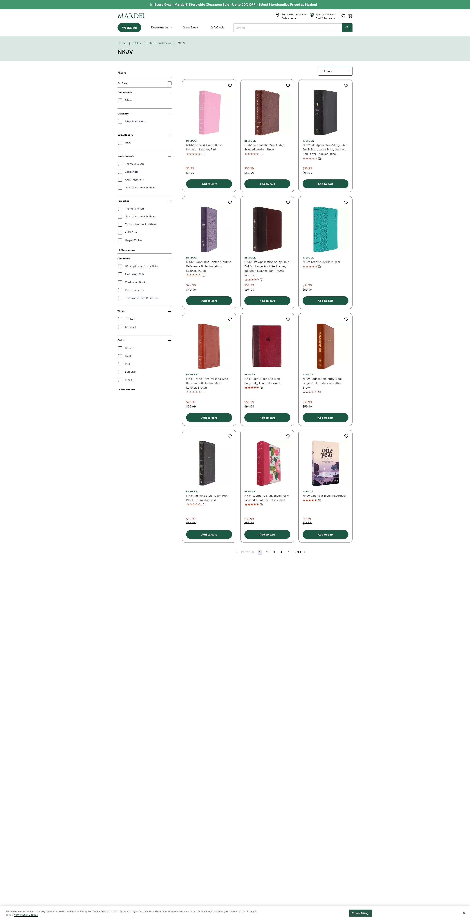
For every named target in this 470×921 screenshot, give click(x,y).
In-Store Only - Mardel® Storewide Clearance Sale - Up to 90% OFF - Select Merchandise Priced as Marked (233, 4)
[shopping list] (343, 15)
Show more (128, 250)
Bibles (137, 43)
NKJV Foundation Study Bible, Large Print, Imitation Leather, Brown (322, 383)
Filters (122, 72)
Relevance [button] (328, 71)
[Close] (464, 913)
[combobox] (288, 27)
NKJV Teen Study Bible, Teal (321, 261)
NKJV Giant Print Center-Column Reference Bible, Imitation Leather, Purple (208, 266)
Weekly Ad (129, 27)
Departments (159, 27)
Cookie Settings (360, 913)
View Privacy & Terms (26, 914)
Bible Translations (159, 43)
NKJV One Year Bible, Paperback (325, 495)
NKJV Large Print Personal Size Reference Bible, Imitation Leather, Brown (207, 383)
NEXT (298, 552)
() (203, 153)
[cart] (350, 15)
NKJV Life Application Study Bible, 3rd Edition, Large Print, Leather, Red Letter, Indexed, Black (325, 149)
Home (122, 43)
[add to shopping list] (230, 85)
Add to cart (209, 183)
